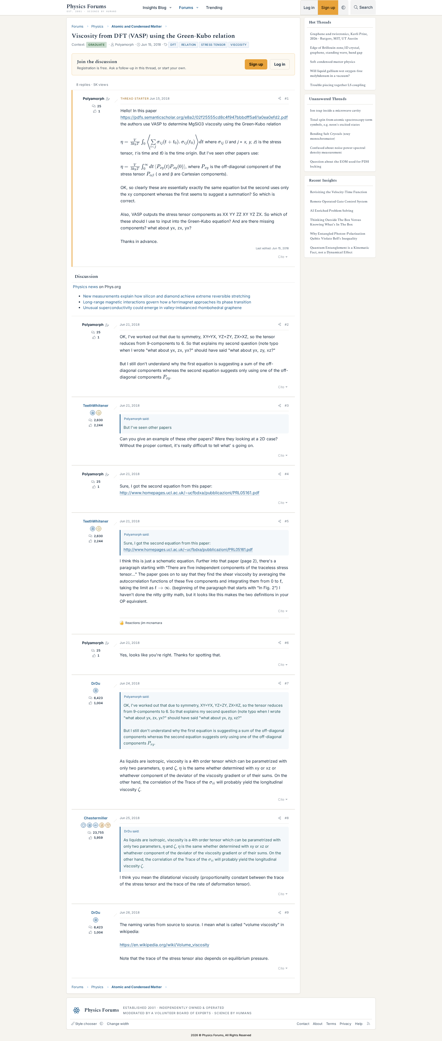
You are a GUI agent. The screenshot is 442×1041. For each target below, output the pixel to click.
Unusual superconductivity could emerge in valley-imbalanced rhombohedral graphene (162, 307)
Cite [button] (281, 257)
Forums (186, 7)
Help (358, 1024)
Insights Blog (154, 7)
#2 (287, 324)
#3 (287, 405)
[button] (170, 7)
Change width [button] (118, 1024)
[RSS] (368, 1023)
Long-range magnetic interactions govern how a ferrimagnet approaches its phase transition (167, 302)
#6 (287, 643)
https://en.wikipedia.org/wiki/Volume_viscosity (164, 944)
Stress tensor (213, 44)
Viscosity (238, 44)
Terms (331, 1024)
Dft (173, 44)
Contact (303, 1024)
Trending (214, 7)
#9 (287, 912)
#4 (287, 474)
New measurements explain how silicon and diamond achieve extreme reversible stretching (166, 296)
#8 (287, 818)
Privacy (345, 1024)
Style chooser (86, 1024)
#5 (287, 521)
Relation (188, 44)
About (317, 1024)
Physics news (85, 286)
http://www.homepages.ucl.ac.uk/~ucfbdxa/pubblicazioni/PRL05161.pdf (189, 492)
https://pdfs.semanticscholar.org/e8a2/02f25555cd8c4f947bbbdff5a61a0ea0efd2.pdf (204, 117)
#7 (287, 683)
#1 (287, 98)
